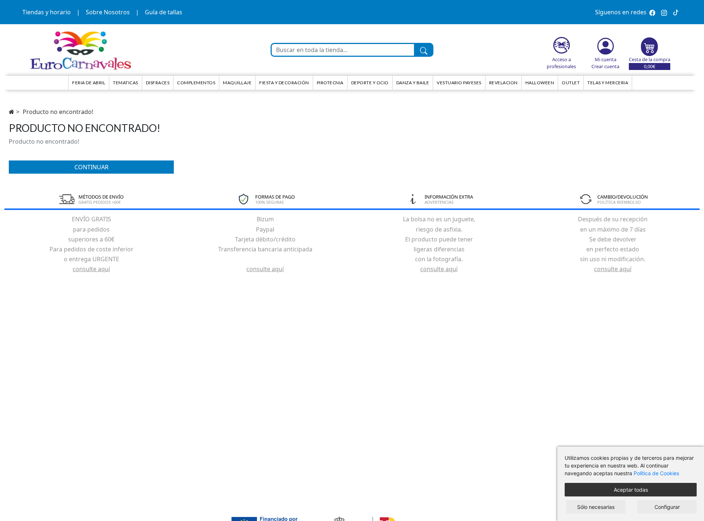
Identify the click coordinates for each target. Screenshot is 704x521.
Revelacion (503, 82)
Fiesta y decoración (284, 82)
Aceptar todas (631, 490)
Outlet (571, 82)
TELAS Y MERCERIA (607, 82)
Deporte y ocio (370, 82)
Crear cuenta (605, 66)
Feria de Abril (88, 82)
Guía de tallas (163, 12)
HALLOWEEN (539, 82)
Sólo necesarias (596, 507)
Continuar (91, 167)
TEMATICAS (125, 82)
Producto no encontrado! (58, 112)
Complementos (196, 82)
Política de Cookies (656, 473)
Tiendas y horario (46, 12)
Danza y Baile (412, 82)
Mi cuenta (605, 59)
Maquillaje (237, 82)
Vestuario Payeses (459, 82)
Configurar (667, 507)
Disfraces (158, 82)
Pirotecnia (330, 82)
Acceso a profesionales (561, 63)
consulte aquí (91, 269)
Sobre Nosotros (108, 12)
